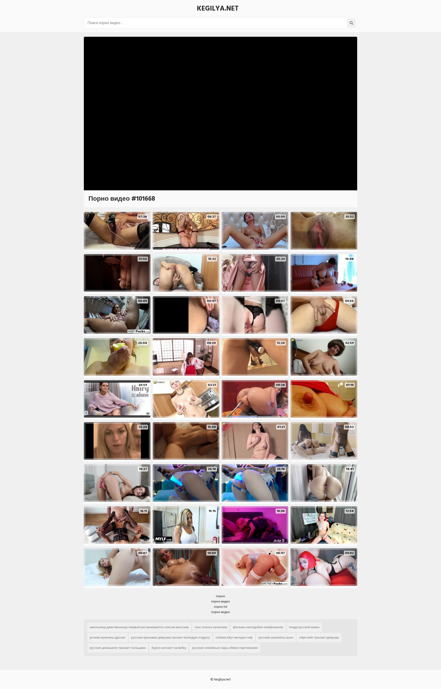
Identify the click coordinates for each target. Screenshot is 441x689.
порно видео (220, 601)
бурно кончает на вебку (169, 647)
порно (220, 596)
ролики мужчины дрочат (107, 637)
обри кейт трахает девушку (319, 637)
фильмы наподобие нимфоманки (258, 627)
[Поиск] (351, 23)
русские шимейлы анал (275, 637)
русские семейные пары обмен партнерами (225, 647)
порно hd (220, 606)
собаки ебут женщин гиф (234, 637)
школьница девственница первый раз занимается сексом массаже (139, 627)
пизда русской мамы (304, 627)
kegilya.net (218, 8)
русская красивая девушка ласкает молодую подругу (170, 637)
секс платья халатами (211, 627)
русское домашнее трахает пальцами (118, 647)
